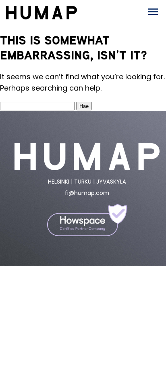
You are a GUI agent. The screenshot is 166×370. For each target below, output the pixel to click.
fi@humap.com (87, 193)
